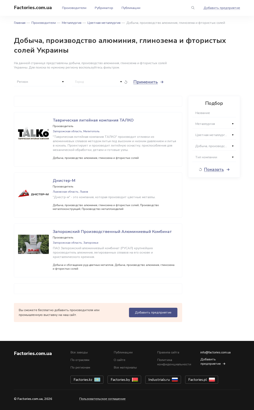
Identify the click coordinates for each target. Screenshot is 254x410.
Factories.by (120, 379)
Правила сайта (168, 352)
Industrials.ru (159, 379)
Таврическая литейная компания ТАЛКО (93, 120)
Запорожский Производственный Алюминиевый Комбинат (112, 231)
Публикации (130, 8)
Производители (74, 8)
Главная (19, 23)
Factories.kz (83, 379)
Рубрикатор (104, 8)
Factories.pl (197, 379)
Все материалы (125, 367)
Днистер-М (64, 180)
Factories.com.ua (33, 7)
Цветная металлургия (103, 23)
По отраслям (79, 360)
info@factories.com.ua (215, 352)
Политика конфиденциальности (174, 362)
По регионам (80, 367)
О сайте (119, 360)
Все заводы (79, 352)
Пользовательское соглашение (102, 399)
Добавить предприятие (222, 8)
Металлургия (71, 23)
